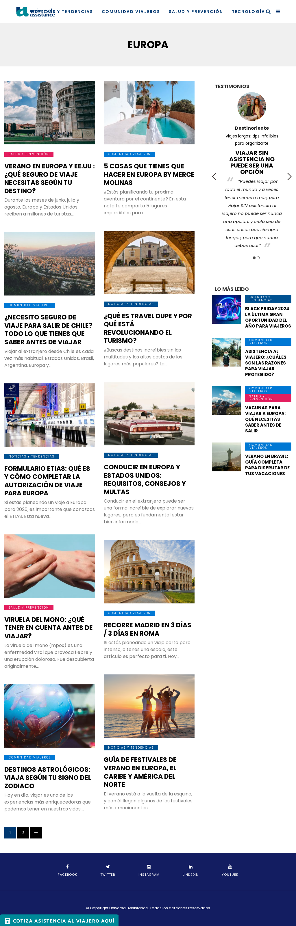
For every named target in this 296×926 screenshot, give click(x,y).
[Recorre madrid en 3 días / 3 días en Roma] (149, 571)
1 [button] (254, 257)
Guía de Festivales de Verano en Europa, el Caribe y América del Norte (140, 772)
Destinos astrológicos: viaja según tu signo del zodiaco (47, 778)
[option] (251, 172)
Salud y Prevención (196, 11)
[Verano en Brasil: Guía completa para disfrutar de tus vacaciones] (226, 456)
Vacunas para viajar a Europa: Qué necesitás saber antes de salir (265, 419)
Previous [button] (214, 176)
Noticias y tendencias (62, 11)
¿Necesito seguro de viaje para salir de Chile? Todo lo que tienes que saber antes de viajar (48, 330)
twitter (107, 874)
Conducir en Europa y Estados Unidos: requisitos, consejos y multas (145, 480)
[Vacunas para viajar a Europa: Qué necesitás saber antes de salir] (226, 400)
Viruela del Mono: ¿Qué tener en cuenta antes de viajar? (48, 628)
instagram (149, 874)
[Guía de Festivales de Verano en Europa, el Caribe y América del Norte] (149, 706)
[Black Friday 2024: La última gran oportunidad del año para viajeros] (226, 309)
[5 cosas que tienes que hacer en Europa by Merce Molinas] (149, 112)
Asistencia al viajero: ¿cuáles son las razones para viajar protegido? (265, 363)
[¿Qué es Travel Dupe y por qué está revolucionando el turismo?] (149, 262)
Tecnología (248, 11)
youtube (230, 874)
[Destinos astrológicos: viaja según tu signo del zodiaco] (49, 716)
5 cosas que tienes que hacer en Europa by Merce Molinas (149, 174)
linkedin (191, 874)
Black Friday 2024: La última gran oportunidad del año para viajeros (268, 317)
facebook (67, 874)
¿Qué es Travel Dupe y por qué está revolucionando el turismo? (148, 328)
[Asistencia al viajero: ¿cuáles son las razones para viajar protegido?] (226, 352)
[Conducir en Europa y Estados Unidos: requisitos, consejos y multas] (149, 413)
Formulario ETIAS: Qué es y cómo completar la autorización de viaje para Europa (47, 481)
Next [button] (289, 176)
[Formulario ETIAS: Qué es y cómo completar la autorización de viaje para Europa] (49, 415)
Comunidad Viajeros (131, 11)
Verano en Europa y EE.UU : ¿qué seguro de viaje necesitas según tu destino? (49, 179)
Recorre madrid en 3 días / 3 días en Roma (147, 629)
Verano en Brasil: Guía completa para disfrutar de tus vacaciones (267, 465)
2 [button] (258, 257)
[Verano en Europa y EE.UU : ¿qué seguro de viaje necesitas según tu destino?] (49, 112)
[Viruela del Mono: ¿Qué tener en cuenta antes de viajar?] (49, 566)
